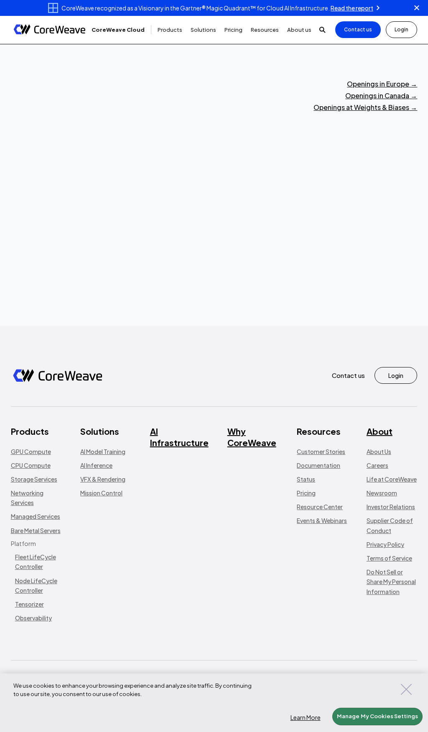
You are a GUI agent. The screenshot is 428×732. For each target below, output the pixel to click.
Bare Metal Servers (36, 530)
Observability (33, 618)
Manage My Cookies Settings (377, 716)
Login (401, 29)
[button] (118, 30)
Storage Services (34, 479)
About (379, 431)
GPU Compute (31, 451)
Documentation (318, 465)
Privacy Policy (385, 544)
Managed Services (35, 516)
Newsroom (382, 493)
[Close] (406, 689)
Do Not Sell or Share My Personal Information (391, 581)
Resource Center (320, 506)
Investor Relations (391, 506)
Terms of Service (389, 558)
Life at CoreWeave (392, 479)
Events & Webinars (322, 520)
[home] (49, 30)
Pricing (306, 493)
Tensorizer (29, 604)
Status (306, 479)
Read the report (352, 8)
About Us (379, 451)
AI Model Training (102, 451)
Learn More (305, 717)
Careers (377, 465)
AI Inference (96, 465)
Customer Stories (321, 451)
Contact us (358, 29)
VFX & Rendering (102, 479)
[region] (214, 702)
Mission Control (101, 493)
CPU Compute (31, 465)
